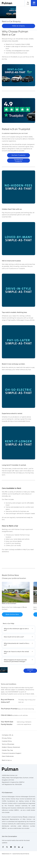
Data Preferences (8, 756)
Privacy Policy (6, 738)
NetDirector (6, 854)
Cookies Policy (7, 741)
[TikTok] (22, 847)
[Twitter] (7, 847)
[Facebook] (3, 847)
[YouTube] (11, 847)
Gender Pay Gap (7, 750)
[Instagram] (15, 847)
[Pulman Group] (7, 3)
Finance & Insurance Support (11, 753)
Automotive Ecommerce (21, 854)
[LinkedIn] (19, 847)
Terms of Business (8, 744)
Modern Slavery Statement (11, 747)
